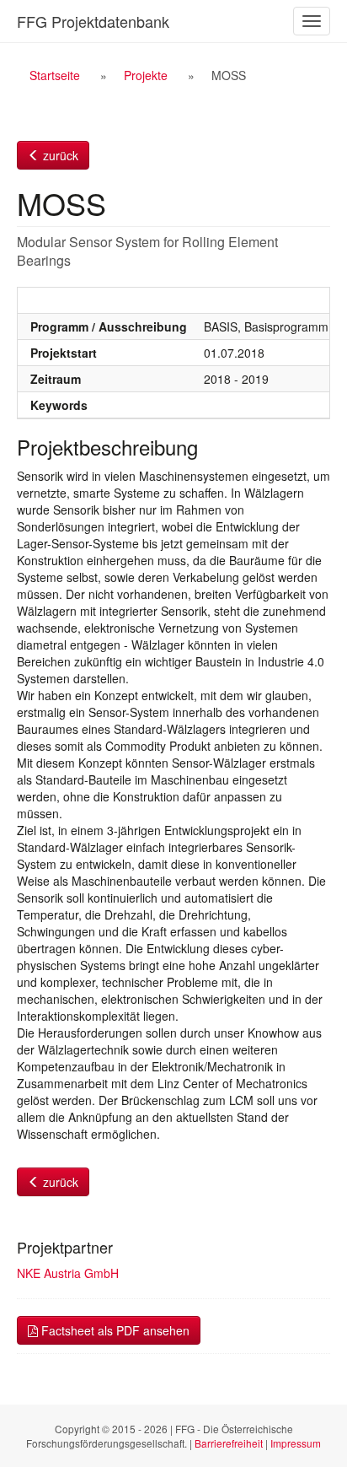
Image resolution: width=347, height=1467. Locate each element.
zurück (59, 155)
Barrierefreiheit (229, 1443)
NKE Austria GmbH (68, 1273)
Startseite (54, 75)
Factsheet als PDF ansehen (114, 1330)
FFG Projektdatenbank (93, 21)
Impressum (295, 1443)
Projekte (146, 75)
